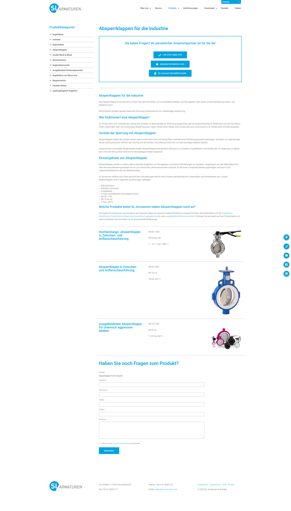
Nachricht (102, 419)
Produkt (102, 372)
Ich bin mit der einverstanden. (121, 443)
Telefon (101, 400)
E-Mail (102, 410)
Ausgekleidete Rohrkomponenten (68, 70)
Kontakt (224, 8)
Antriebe (56, 39)
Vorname (103, 380)
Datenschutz (215, 484)
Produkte (172, 8)
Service (158, 8)
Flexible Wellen (60, 85)
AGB (224, 484)
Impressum (203, 484)
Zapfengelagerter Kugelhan (65, 91)
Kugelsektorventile (61, 65)
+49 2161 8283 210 (172, 54)
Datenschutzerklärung (121, 443)
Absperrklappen (60, 50)
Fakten (238, 8)
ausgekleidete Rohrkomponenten (180, 216)
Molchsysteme (59, 60)
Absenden (109, 450)
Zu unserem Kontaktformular (171, 73)
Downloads (209, 8)
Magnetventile (59, 80)
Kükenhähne (58, 44)
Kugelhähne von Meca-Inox (65, 75)
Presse (231, 484)
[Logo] (65, 8)
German (225, 2)
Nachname (103, 390)
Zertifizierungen (190, 8)
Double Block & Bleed (62, 55)
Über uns (144, 8)
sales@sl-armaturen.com (171, 64)
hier (129, 219)
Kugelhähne (58, 34)
